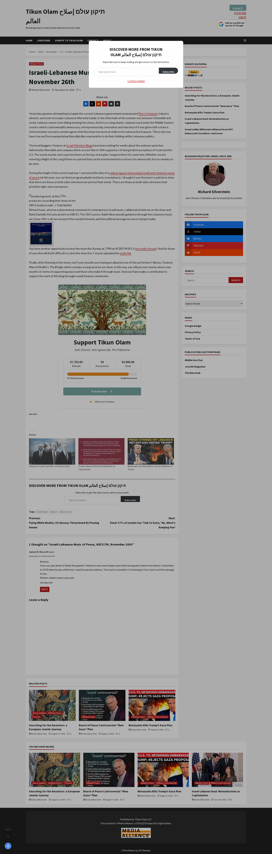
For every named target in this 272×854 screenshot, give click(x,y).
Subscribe (168, 71)
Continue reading (136, 80)
